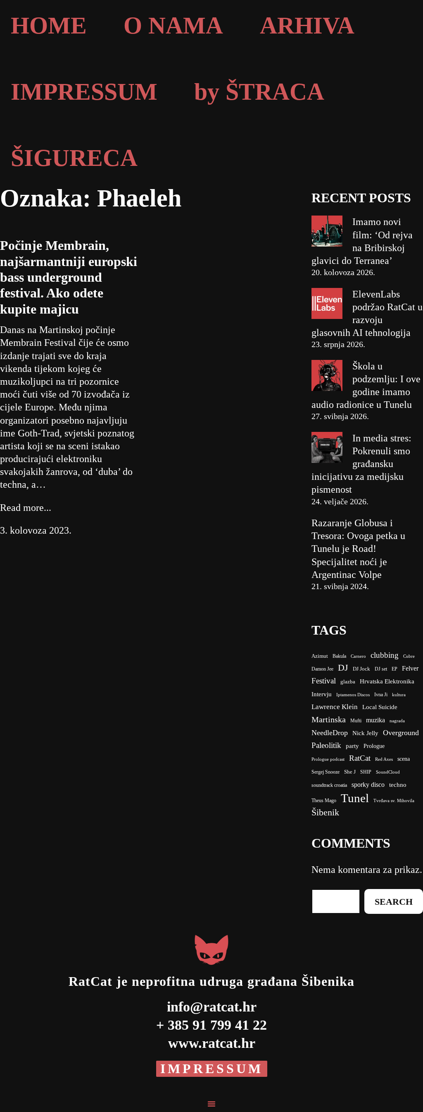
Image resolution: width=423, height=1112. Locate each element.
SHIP (365, 772)
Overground (401, 733)
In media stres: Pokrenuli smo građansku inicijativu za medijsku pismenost (361, 464)
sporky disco (368, 784)
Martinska (328, 719)
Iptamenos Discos (353, 695)
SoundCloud (388, 771)
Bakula (339, 656)
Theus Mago (323, 800)
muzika (375, 720)
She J (350, 772)
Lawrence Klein (334, 707)
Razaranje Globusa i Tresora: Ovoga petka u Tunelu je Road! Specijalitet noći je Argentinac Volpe (358, 549)
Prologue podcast (328, 759)
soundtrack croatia (329, 785)
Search (394, 901)
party (352, 746)
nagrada (397, 721)
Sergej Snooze (325, 772)
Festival (323, 680)
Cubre (409, 656)
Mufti (355, 721)
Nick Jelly (365, 733)
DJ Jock (361, 669)
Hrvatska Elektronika (387, 681)
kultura (399, 694)
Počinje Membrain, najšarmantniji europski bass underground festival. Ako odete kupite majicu (68, 277)
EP (394, 669)
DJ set (381, 669)
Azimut (319, 656)
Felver (410, 668)
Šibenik (325, 812)
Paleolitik (326, 745)
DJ (343, 667)
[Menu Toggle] (211, 1104)
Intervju (321, 694)
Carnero (358, 656)
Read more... (25, 507)
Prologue (374, 746)
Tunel (355, 798)
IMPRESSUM (211, 1068)
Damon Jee (322, 669)
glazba (347, 682)
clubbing (385, 655)
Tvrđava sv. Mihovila (393, 800)
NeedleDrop (329, 733)
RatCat (360, 758)
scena (403, 759)
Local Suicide (379, 707)
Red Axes (384, 759)
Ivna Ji (380, 694)
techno (397, 784)
